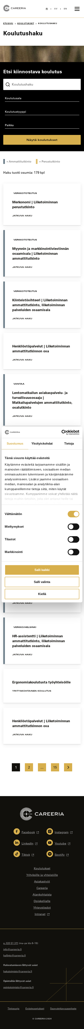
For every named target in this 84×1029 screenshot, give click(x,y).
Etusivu (8, 23)
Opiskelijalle (42, 901)
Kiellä (42, 594)
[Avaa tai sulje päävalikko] (77, 9)
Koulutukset (25, 23)
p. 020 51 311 (10, 943)
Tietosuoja (13, 1008)
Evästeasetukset (34, 1008)
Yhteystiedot (42, 907)
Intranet (40, 914)
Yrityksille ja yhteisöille (42, 875)
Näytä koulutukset (42, 139)
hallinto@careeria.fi (14, 955)
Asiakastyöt (42, 881)
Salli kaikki (42, 570)
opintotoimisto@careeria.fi (18, 987)
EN (65, 8)
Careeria (42, 888)
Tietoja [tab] (69, 443)
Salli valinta (42, 582)
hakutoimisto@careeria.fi (17, 971)
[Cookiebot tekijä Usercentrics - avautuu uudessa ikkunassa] (61, 432)
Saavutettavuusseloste (63, 1008)
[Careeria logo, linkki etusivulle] (14, 9)
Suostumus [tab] (15, 443)
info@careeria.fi (12, 949)
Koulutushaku (12, 75)
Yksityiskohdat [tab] (42, 443)
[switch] (73, 526)
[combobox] (42, 99)
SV (55, 8)
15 (55, 767)
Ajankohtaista (42, 894)
